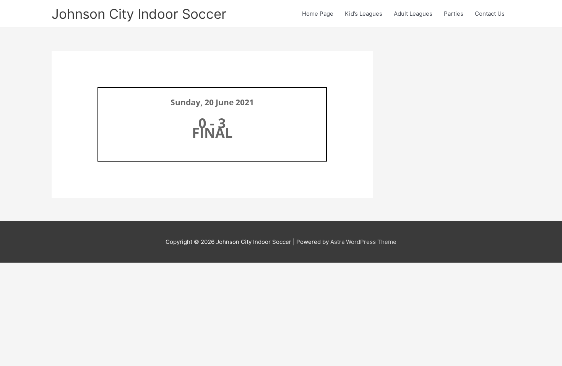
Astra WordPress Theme (363, 241)
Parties (453, 13)
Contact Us (490, 13)
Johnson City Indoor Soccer (139, 14)
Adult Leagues (413, 13)
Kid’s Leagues (363, 13)
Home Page (317, 13)
